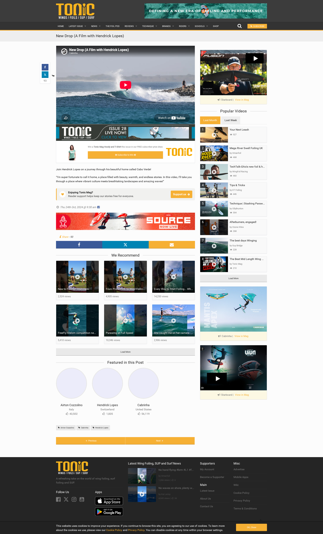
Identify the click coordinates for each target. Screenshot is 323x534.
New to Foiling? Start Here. (73, 289)
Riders (182, 26)
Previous (92, 440)
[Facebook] (58, 500)
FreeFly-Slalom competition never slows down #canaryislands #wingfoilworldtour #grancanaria (78, 332)
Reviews (129, 26)
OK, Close (251, 527)
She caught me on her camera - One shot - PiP (174, 332)
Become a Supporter (212, 477)
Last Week (231, 120)
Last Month (210, 120)
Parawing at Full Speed (119, 332)
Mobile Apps (241, 477)
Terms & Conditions (245, 508)
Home (61, 26)
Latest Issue (76, 26)
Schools (200, 26)
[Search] (239, 26)
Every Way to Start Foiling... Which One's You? (174, 289)
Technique (148, 26)
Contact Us (206, 506)
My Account (207, 469)
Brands (166, 26)
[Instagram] (74, 500)
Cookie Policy (241, 492)
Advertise (239, 469)
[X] (66, 500)
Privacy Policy (242, 500)
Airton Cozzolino (71, 405)
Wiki (236, 485)
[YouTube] (82, 500)
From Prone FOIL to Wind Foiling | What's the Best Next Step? (126, 289)
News (94, 26)
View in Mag (242, 99)
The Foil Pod (113, 26)
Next (158, 440)
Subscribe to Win (125, 155)
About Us (205, 498)
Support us (179, 194)
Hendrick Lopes (107, 405)
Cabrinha (143, 405)
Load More (125, 352)
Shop (216, 26)
